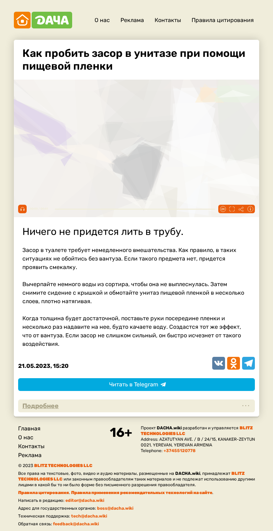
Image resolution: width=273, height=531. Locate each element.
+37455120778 (180, 450)
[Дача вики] (43, 20)
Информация (250, 209)
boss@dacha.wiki (115, 508)
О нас (102, 20)
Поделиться (241, 209)
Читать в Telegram (133, 384)
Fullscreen (231, 209)
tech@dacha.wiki (89, 516)
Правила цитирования (223, 20)
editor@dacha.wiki (84, 500)
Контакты (168, 20)
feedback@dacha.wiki (76, 523)
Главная (29, 428)
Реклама (132, 20)
